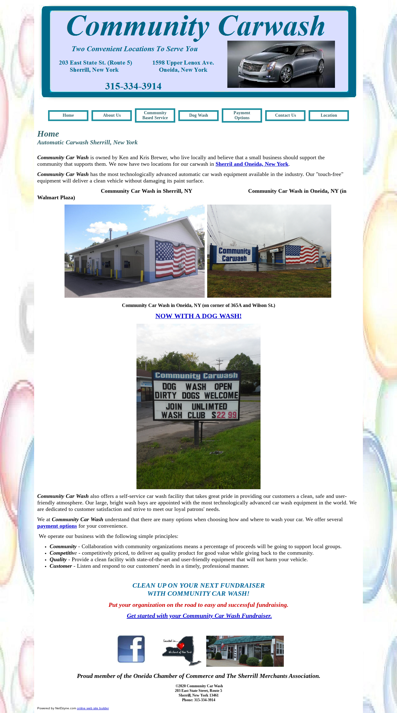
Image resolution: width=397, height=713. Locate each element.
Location (329, 115)
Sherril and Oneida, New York (252, 164)
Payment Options (242, 115)
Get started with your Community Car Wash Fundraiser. (199, 615)
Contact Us (285, 115)
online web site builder (93, 708)
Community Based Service (155, 115)
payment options (57, 526)
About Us (112, 115)
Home (68, 115)
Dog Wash (198, 115)
